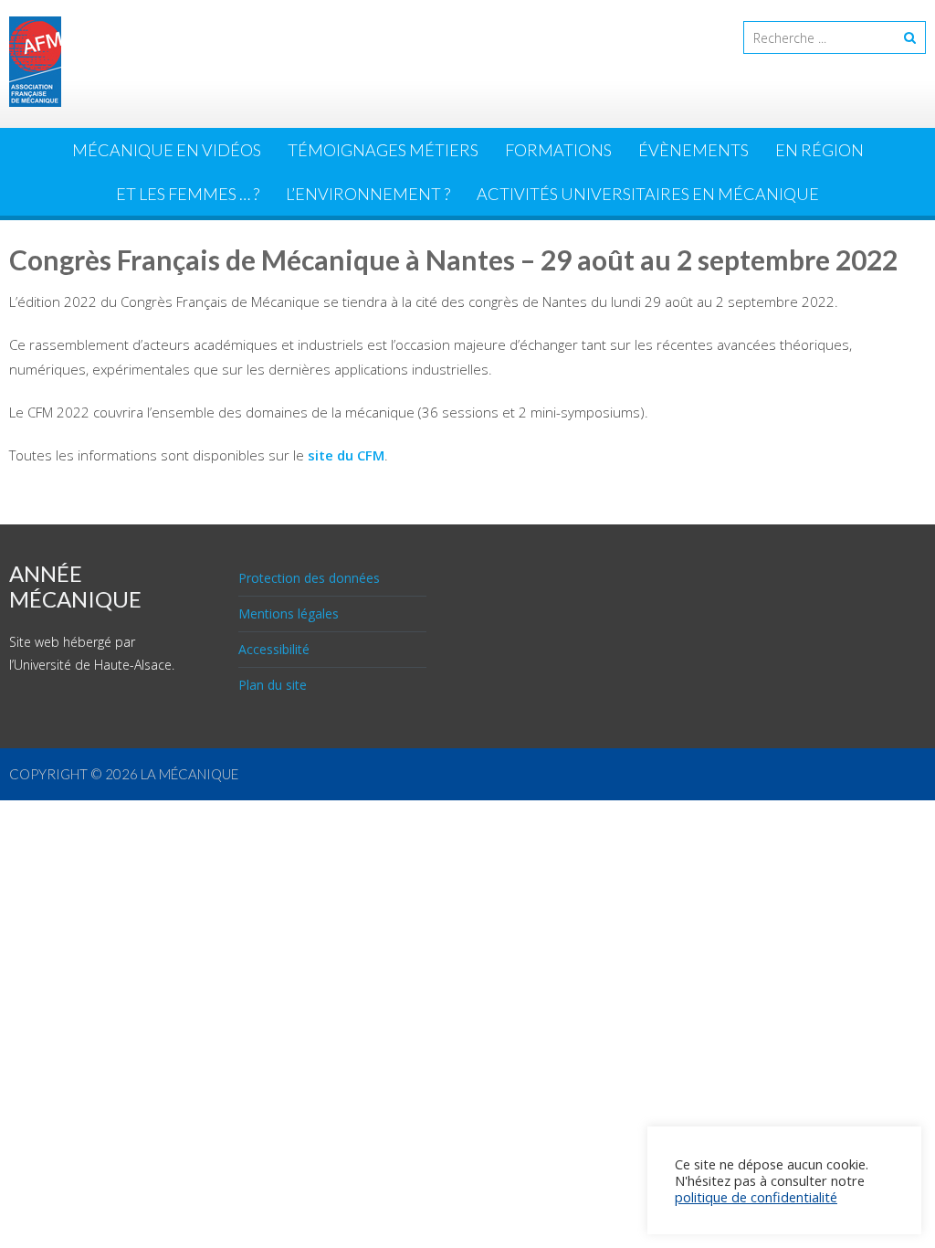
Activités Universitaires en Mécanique (648, 194)
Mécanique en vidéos (166, 150)
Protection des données (309, 578)
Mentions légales (288, 613)
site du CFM (346, 455)
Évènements (693, 150)
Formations (558, 150)
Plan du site (272, 684)
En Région (819, 150)
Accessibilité (274, 649)
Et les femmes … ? (187, 194)
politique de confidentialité (756, 1197)
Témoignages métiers (383, 150)
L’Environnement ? (368, 194)
